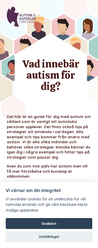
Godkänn (49, 223)
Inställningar (49, 236)
